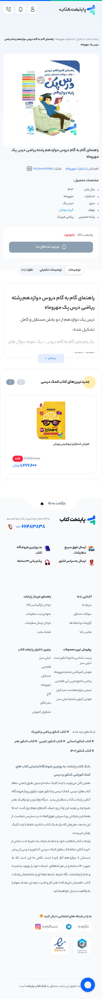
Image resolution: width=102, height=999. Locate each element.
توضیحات (74, 270)
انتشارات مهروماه (65, 39)
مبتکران (46, 676)
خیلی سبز (45, 658)
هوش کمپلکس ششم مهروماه (73, 672)
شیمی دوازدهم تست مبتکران (74, 690)
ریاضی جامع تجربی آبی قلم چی (73, 681)
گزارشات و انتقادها (81, 623)
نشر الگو (46, 703)
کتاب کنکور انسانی (79, 741)
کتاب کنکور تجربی (50, 741)
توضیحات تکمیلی (51, 270)
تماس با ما (86, 632)
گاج (49, 694)
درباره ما (87, 605)
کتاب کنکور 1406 (80, 751)
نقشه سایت (44, 632)
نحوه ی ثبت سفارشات (38, 614)
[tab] (74, 269)
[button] (21, 382)
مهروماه (46, 685)
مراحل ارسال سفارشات (38, 623)
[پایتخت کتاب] (77, 10)
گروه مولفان (66, 210)
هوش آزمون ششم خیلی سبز (74, 699)
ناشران (79, 39)
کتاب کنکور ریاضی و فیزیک (48, 732)
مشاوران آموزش (41, 712)
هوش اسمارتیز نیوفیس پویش (71, 444)
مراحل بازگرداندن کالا (39, 605)
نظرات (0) (27, 270)
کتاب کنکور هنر (25, 741)
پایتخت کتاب (92, 39)
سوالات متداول (82, 614)
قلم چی (46, 667)
